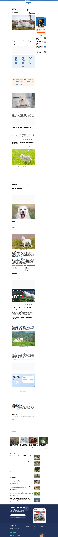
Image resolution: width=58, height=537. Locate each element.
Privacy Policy (43, 526)
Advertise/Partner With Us (37, 528)
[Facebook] (32, 13)
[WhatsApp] (31, 13)
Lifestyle (30, 5)
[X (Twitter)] (30, 13)
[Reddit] (29, 13)
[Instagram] (11, 532)
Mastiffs (31, 326)
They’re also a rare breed (23, 356)
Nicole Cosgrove (16, 12)
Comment (13, 419)
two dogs (18, 409)
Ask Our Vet (37, 5)
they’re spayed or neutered (15, 277)
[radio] (20, 391)
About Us (35, 527)
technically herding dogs (19, 326)
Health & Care (20, 5)
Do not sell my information (44, 528)
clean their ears (17, 256)
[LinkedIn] (33, 13)
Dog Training (27, 5)
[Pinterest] (34, 13)
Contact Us (35, 526)
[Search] (47, 5)
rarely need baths (19, 253)
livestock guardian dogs (18, 168)
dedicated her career (20, 407)
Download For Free (41, 32)
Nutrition (23, 5)
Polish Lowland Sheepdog (15, 71)
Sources (15, 359)
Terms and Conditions (43, 527)
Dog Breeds (33, 5)
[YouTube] (14, 532)
